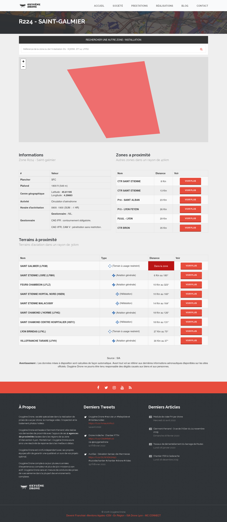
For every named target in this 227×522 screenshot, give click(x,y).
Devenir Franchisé (76, 515)
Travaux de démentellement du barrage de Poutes (178, 444)
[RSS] (130, 387)
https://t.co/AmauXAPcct (101, 423)
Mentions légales (96, 515)
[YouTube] (122, 387)
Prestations (139, 5)
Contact (202, 5)
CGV (108, 515)
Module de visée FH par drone (168, 416)
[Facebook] (98, 387)
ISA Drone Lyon (134, 515)
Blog (184, 5)
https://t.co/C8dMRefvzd (101, 438)
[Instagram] (114, 387)
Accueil (99, 5)
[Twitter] (106, 387)
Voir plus (190, 181)
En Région (118, 515)
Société (118, 5)
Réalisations (164, 5)
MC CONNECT (153, 515)
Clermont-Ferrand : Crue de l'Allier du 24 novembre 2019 (178, 430)
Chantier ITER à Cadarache (166, 456)
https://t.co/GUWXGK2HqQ (102, 457)
